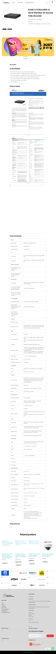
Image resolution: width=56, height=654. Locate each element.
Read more (5, 563)
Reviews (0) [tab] (31, 58)
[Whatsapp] (52, 648)
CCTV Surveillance (43, 23)
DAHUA (49, 23)
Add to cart (32, 563)
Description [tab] (25, 58)
